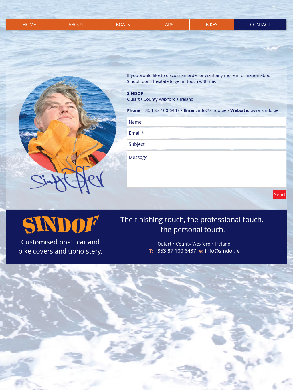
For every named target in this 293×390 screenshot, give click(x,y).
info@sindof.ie (212, 110)
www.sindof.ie (264, 110)
